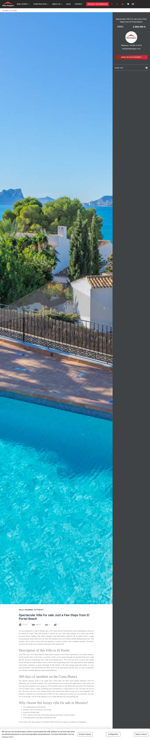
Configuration (113, 734)
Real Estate (22, 4)
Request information (97, 4)
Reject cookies (141, 734)
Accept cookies (85, 734)
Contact (78, 4)
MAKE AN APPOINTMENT (131, 57)
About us (56, 4)
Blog (68, 4)
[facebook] (112, 4)
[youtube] (123, 4)
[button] (134, 3)
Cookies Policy (7, 737)
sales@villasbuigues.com (131, 49)
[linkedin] (117, 4)
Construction (39, 4)
